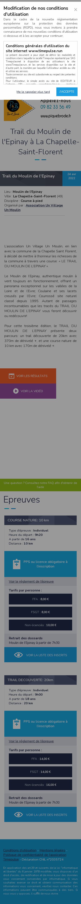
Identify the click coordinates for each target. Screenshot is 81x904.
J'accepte (67, 92)
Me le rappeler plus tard (33, 92)
